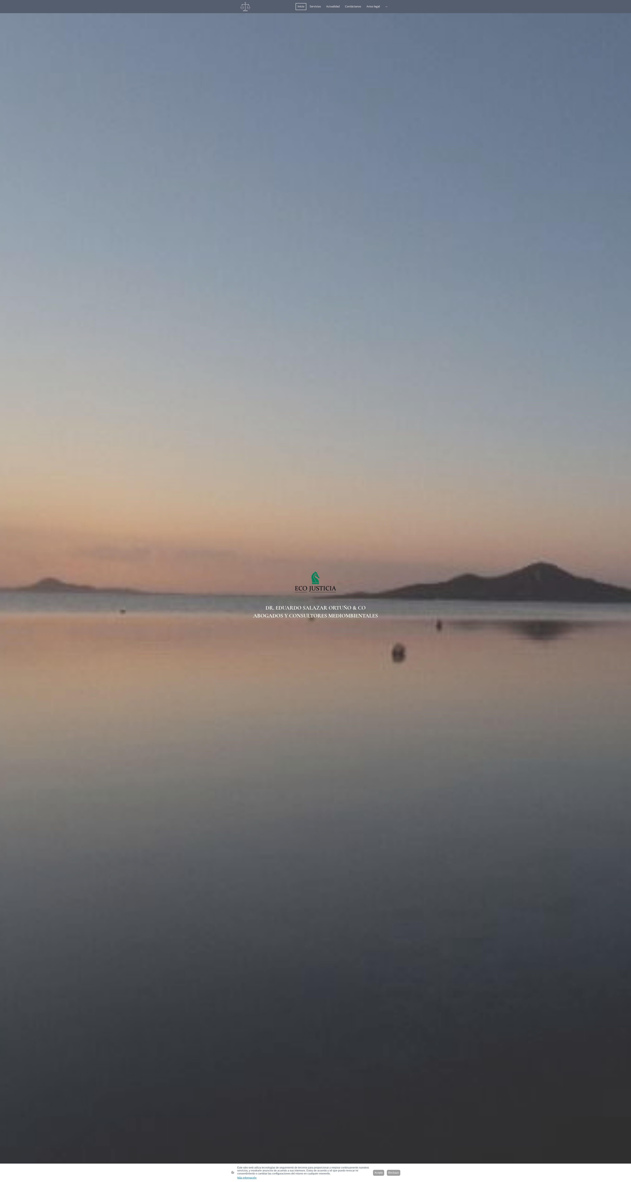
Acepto (378, 1172)
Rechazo (393, 1172)
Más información (247, 1177)
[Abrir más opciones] (386, 6)
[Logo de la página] (245, 6)
